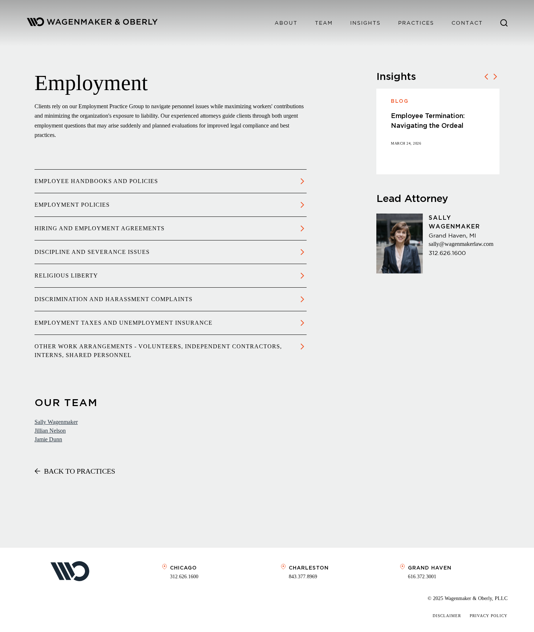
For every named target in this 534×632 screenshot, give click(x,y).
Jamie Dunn (48, 439)
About (286, 23)
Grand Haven (430, 568)
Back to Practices (79, 471)
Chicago (183, 568)
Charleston (309, 568)
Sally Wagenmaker (56, 422)
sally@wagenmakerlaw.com (461, 244)
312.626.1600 (447, 253)
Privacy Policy (488, 615)
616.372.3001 (422, 576)
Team (324, 23)
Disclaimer (447, 615)
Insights (365, 23)
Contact (467, 23)
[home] (92, 23)
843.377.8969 (303, 576)
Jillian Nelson (50, 431)
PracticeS (416, 23)
